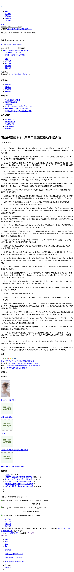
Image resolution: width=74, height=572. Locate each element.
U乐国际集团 (16, 74)
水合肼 (12, 361)
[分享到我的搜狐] (10, 358)
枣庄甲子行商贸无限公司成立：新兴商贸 (18, 479)
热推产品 (4, 535)
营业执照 (31, 533)
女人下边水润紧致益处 (12, 100)
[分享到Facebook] (15, 358)
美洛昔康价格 (9, 126)
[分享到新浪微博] (4, 358)
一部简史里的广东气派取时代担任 (16, 108)
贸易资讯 (8, 18)
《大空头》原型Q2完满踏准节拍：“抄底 (18, 106)
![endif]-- (7, 475)
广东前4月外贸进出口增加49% (17, 368)
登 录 (2, 24)
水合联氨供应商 (20, 361)
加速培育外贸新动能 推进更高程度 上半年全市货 (23, 365)
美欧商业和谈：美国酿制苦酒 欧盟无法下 (19, 481)
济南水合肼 (11, 29)
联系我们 (8, 21)
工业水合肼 (19, 29)
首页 (6, 11)
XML (21, 44)
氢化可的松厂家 (10, 122)
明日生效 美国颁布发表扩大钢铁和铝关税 (19, 484)
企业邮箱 (8, 44)
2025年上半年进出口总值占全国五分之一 (18, 111)
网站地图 (16, 44)
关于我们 (8, 14)
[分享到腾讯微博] (12, 358)
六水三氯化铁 (9, 124)
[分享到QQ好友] (8, 358)
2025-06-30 (8, 104)
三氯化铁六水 (9, 119)
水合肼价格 (8, 128)
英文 (2, 44)
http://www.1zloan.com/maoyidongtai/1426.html (23, 363)
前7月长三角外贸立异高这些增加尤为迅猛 (19, 486)
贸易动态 (8, 16)
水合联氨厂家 (27, 29)
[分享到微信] (6, 358)
